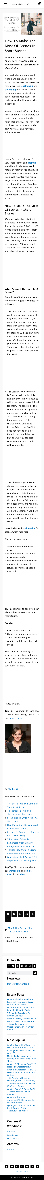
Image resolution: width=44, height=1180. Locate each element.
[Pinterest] (26, 914)
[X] (33, 914)
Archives (11, 1149)
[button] (5, 4)
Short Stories (21, 931)
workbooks (14, 871)
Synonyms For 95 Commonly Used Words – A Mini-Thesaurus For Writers (21, 1108)
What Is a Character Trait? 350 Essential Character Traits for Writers (21, 1072)
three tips (30, 528)
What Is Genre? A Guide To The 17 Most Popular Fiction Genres (22, 1092)
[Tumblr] (8, 919)
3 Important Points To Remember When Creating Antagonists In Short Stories (21, 843)
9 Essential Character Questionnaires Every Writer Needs (20, 1027)
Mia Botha (13, 789)
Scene (23, 928)
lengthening (27, 86)
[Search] (35, 973)
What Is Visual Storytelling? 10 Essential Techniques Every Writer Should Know (21, 1002)
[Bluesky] (14, 914)
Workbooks (12, 1135)
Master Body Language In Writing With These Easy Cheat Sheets (21, 1058)
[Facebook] (8, 914)
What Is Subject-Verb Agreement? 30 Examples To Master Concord (20, 1100)
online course (16, 718)
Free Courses (13, 1138)
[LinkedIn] (20, 914)
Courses (11, 1131)
